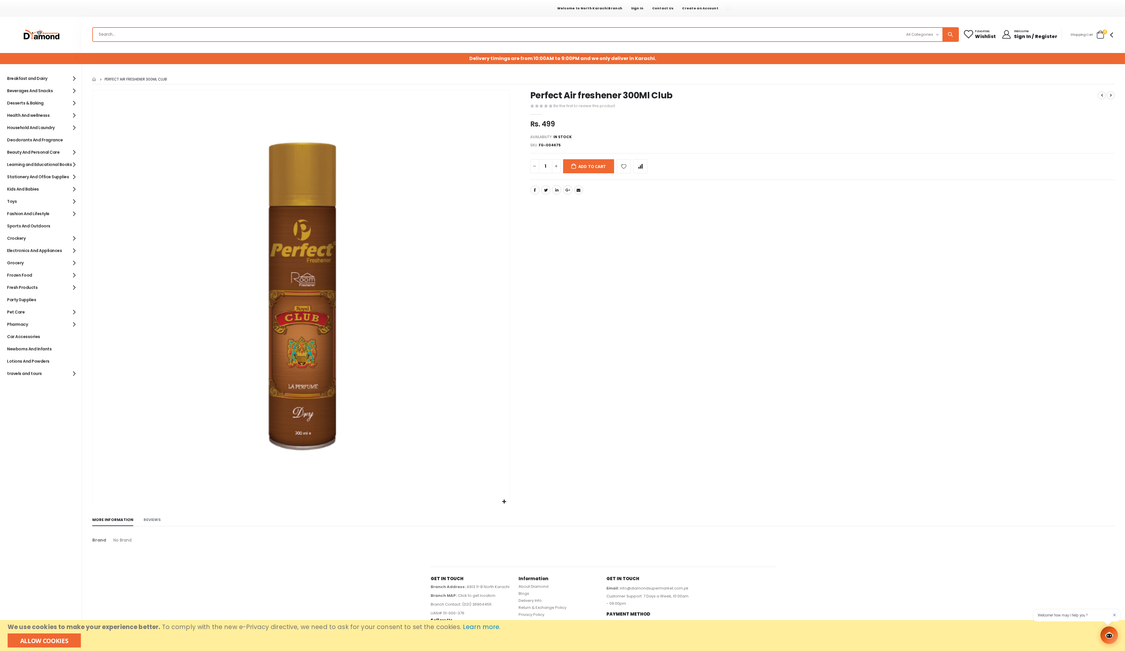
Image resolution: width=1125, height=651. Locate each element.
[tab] (112, 520)
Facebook (535, 190)
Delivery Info (530, 600)
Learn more (481, 627)
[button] (504, 502)
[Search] (950, 34)
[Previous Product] (1102, 95)
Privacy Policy (531, 614)
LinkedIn (556, 190)
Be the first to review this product (584, 106)
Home (94, 79)
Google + (567, 190)
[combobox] (525, 34)
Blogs (524, 593)
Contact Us (663, 8)
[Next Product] (1111, 95)
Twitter (545, 190)
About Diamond (533, 586)
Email (578, 190)
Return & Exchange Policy (542, 607)
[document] (563, 635)
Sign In (637, 8)
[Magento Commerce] (41, 34)
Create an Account (700, 8)
